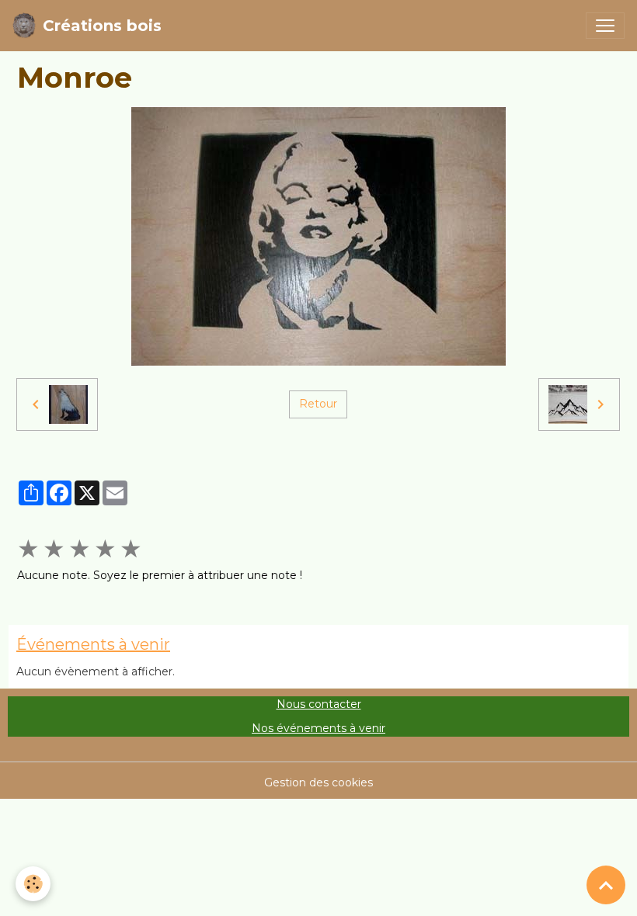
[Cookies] (33, 883)
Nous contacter (319, 704)
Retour (318, 404)
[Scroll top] (606, 885)
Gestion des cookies (318, 782)
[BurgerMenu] (605, 25)
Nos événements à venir (318, 728)
